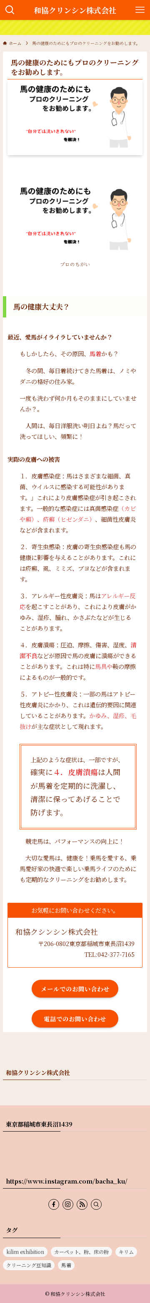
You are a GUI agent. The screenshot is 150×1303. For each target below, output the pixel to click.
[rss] (82, 1204)
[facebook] (53, 1204)
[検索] (96, 1204)
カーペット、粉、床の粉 (81, 1251)
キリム (126, 1251)
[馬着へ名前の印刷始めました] (75, 27)
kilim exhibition (25, 1251)
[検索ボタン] (10, 10)
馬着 (66, 1264)
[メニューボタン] (140, 10)
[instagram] (67, 1204)
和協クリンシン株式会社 (75, 10)
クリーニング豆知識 (28, 1264)
